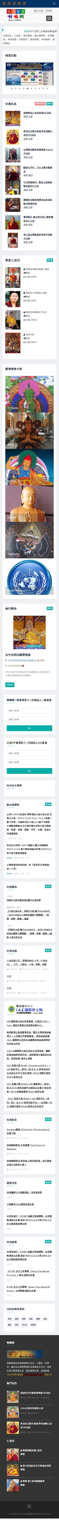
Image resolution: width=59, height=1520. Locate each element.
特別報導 (45, 39)
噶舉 (25, 175)
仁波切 (17, 35)
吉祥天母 (29, 334)
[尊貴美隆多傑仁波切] (13, 1454)
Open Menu (49, 18)
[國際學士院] (26, 1008)
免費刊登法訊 (40, 103)
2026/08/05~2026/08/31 (39, 1398)
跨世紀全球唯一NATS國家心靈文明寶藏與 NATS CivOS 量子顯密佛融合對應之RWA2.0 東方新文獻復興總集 (29, 849)
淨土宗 (24, 1325)
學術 (30, 224)
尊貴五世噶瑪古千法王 (36, 312)
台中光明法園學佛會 (18, 654)
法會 (30, 116)
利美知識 (12, 39)
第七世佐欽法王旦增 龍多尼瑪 (36, 1465)
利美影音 (23, 39)
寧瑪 (25, 116)
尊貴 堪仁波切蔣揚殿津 (33, 1481)
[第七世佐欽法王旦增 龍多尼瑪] (13, 1470)
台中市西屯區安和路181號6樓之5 (22, 660)
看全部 (49, 103)
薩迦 (25, 242)
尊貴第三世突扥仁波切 (36, 293)
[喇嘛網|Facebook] (4, 3)
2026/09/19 (34, 1413)
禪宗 (16, 1325)
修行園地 (27, 35)
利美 (45, 1319)
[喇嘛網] (19, 3)
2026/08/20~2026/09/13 (39, 1432)
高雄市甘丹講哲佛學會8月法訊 (35, 1393)
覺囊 (38, 1319)
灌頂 (30, 175)
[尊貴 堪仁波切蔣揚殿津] (13, 1485)
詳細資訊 (10, 684)
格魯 (25, 139)
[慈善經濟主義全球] (24, 3)
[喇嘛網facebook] (29, 1506)
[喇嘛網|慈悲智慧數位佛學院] (9, 3)
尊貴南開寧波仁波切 (34, 646)
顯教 (9, 1325)
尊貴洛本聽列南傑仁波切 (37, 269)
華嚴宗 (33, 1325)
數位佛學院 (39, 35)
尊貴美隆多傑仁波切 (32, 1450)
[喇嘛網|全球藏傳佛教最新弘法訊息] (14, 3)
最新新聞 (34, 39)
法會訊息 (7, 35)
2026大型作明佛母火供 (31, 1408)
